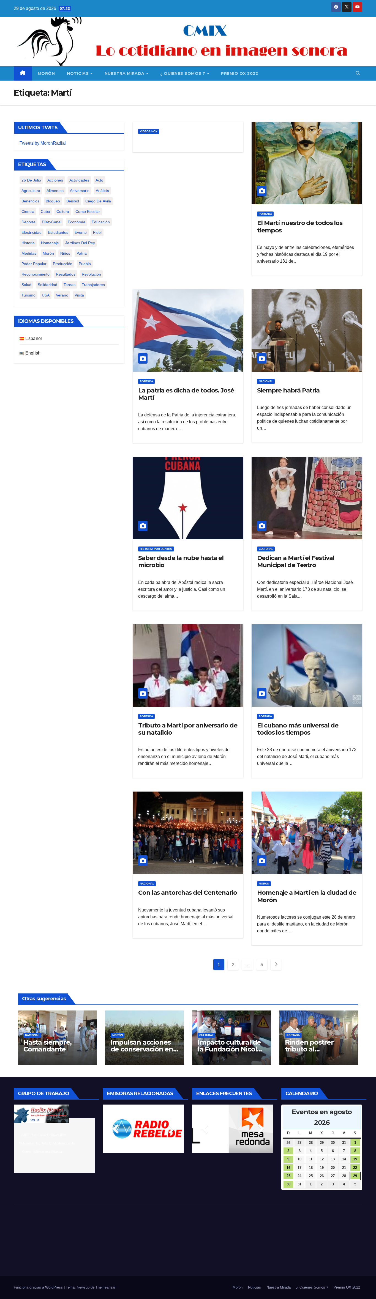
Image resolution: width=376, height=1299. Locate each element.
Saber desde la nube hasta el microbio (181, 561)
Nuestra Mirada (125, 73)
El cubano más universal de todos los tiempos (297, 729)
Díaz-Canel (51, 222)
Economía (76, 222)
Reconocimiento (35, 274)
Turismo (28, 295)
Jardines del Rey (80, 243)
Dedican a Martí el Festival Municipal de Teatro (295, 561)
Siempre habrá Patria (288, 390)
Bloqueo (53, 201)
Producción (62, 264)
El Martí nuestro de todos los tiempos (299, 226)
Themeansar (105, 1287)
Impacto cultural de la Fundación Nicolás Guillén (231, 1049)
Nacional (266, 381)
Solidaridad (47, 284)
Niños (65, 253)
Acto (99, 180)
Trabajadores (93, 284)
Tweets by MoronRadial (43, 143)
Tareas (69, 284)
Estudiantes (58, 232)
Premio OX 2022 (239, 73)
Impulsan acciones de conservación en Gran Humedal (142, 1049)
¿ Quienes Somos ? (183, 73)
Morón (46, 73)
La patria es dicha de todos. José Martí (186, 394)
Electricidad (31, 232)
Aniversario (79, 190)
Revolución (91, 274)
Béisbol (72, 201)
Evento (81, 232)
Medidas (28, 253)
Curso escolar (87, 211)
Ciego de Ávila (98, 201)
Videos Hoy (148, 131)
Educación (101, 222)
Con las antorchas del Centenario (187, 892)
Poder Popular (34, 264)
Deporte (28, 222)
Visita (79, 295)
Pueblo (85, 264)
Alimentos (55, 190)
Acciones (55, 180)
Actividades (79, 180)
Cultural (266, 548)
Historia (28, 243)
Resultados (65, 274)
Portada (265, 213)
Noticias (78, 73)
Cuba (45, 211)
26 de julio (31, 180)
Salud (26, 284)
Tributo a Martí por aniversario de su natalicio (187, 729)
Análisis (102, 190)
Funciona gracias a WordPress (39, 1287)
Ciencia (27, 211)
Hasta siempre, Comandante (47, 1045)
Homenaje (50, 243)
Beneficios (30, 201)
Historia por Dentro (156, 548)
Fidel (97, 232)
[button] (358, 73)
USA (46, 295)
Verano (62, 295)
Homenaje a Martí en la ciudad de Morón (306, 896)
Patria (82, 253)
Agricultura (30, 190)
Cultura (62, 211)
